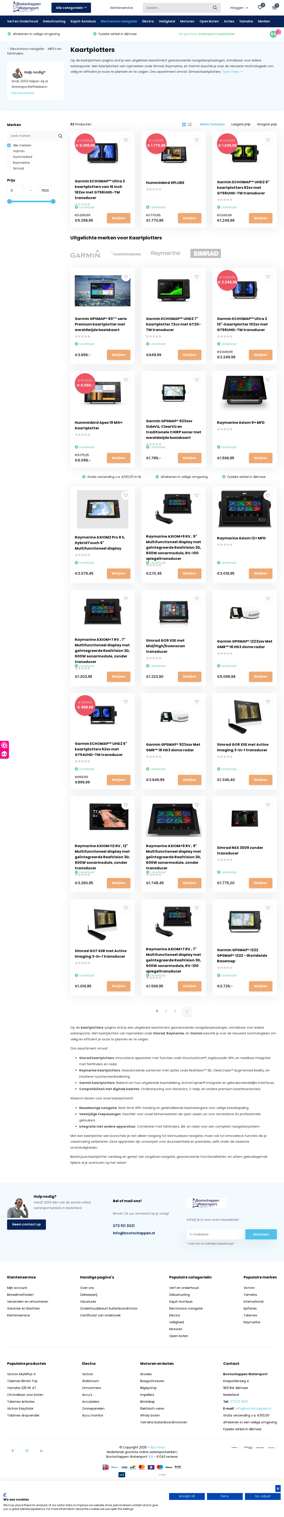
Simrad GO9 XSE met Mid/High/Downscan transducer (165, 646)
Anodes (146, 1374)
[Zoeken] (215, 8)
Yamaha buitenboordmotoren (163, 1422)
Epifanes (250, 1308)
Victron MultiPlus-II (21, 1374)
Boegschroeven (152, 1381)
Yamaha (246, 21)
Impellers (147, 1395)
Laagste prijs (240, 124)
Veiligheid (167, 21)
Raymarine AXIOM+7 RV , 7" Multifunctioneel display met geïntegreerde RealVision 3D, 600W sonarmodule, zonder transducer (102, 650)
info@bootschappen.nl (134, 1233)
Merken (264, 21)
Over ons (87, 1288)
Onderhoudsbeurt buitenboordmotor (109, 1308)
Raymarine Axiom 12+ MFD (241, 538)
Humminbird (22, 157)
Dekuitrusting (54, 21)
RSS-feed (157, 1447)
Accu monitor (92, 1415)
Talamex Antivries (21, 1401)
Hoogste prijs (267, 124)
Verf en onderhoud (184, 1288)
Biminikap (147, 1401)
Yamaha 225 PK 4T (21, 1388)
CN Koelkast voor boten (25, 1395)
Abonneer (261, 1234)
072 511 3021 (124, 1225)
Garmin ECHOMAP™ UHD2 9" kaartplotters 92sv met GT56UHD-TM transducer (243, 188)
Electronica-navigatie (119, 21)
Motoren (187, 21)
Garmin (18, 151)
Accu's (87, 1395)
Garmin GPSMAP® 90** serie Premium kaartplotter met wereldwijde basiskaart (101, 324)
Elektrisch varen (152, 1408)
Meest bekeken (212, 124)
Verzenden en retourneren (27, 1301)
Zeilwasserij (88, 1294)
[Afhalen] (272, 1447)
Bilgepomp (148, 1388)
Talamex (250, 1315)
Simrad (18, 168)
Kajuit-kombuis (83, 21)
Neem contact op (26, 1224)
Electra (148, 21)
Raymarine (21, 162)
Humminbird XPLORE (165, 182)
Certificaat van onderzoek (100, 1315)
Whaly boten (150, 1415)
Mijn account (17, 1288)
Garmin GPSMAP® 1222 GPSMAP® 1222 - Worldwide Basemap (242, 955)
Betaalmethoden (20, 1294)
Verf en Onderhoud (22, 21)
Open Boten (209, 21)
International (253, 1301)
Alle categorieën (69, 8)
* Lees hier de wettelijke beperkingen (210, 1243)
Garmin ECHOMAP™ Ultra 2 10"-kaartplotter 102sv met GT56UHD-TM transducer (242, 324)
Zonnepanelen (93, 1408)
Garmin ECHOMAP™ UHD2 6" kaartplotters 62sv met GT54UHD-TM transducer (101, 749)
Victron (249, 1288)
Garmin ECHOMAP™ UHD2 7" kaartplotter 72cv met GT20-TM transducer (173, 324)
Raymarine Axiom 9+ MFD (241, 422)
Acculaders (90, 1401)
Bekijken (118, 218)
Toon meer (231, 71)
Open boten (178, 1336)
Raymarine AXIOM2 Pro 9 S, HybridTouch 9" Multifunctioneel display (100, 543)
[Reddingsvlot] (248, 1447)
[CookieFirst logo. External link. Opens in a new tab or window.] (5, 1495)
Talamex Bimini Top (22, 1381)
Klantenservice (121, 8)
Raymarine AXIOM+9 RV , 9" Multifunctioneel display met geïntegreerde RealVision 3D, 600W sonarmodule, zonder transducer (173, 857)
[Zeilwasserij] (260, 1447)
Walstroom (90, 1381)
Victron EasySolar (20, 1408)
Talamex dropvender (23, 1415)
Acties (229, 21)
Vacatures (88, 1301)
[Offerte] (235, 1447)
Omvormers (91, 1388)
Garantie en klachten (23, 1308)
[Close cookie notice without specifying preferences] (278, 1488)
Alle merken (21, 145)
